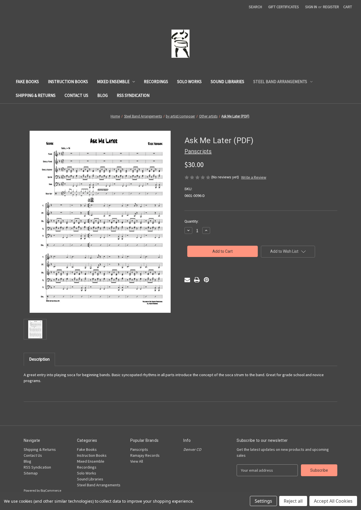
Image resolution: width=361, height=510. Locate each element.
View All (136, 461)
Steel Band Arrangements (280, 81)
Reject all (293, 501)
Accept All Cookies (333, 501)
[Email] (187, 280)
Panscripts (139, 449)
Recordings (156, 81)
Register (331, 6)
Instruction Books (68, 81)
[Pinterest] (206, 280)
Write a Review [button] (253, 177)
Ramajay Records (145, 455)
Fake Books (27, 81)
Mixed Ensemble (113, 81)
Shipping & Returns (36, 95)
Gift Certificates (283, 6)
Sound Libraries (227, 81)
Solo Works (189, 81)
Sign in (311, 6)
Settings (263, 501)
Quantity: (191, 221)
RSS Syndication (133, 95)
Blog (102, 95)
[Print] (197, 280)
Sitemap (31, 473)
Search (255, 6)
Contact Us (76, 95)
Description (39, 359)
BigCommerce (51, 490)
